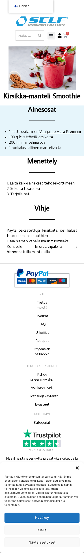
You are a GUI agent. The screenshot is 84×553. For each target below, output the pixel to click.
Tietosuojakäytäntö (43, 396)
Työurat (42, 316)
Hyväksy (42, 518)
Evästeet (42, 404)
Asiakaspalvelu (42, 388)
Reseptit (42, 340)
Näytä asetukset (42, 542)
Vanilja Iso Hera (52, 131)
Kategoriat (42, 422)
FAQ (42, 324)
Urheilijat (42, 332)
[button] (77, 468)
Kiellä (42, 530)
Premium (73, 131)
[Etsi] (39, 35)
